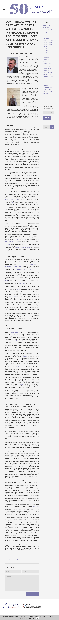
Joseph (27, 201)
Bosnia (10, 559)
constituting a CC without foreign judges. (25, 269)
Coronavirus (46, 40)
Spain (51, 95)
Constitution (29, 193)
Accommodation (47, 25)
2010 (17, 239)
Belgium (51, 29)
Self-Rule (45, 93)
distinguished (36, 508)
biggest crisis (22, 283)
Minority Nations (47, 82)
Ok (37, 618)
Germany (45, 74)
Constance (36, 201)
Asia (48, 27)
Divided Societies (47, 54)
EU (32, 559)
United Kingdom (47, 99)
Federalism (35, 559)
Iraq (44, 80)
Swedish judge (20, 340)
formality (16, 366)
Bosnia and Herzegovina (17, 559)
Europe (47, 55)
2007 (14, 239)
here (15, 263)
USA (44, 101)
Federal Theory (47, 68)
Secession (50, 91)
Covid (51, 40)
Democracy (46, 46)
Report (25, 304)
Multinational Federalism (46, 84)
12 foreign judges (13, 332)
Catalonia (50, 33)
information (25, 356)
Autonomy (46, 29)
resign (6, 280)
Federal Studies (47, 66)
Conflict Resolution (48, 35)
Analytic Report (13, 296)
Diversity (45, 48)
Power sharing (47, 89)
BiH (8, 559)
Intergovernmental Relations (48, 77)
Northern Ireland (47, 87)
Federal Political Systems (47, 64)
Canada (45, 33)
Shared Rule (46, 95)
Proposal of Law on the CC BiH (22, 247)
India (50, 74)
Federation (46, 70)
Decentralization (47, 44)
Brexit (49, 31)
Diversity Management (46, 51)
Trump (45, 97)
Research (21, 384)
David (12, 202)
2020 (23, 239)
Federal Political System (47, 60)
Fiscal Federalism (47, 72)
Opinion (18, 289)
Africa (44, 27)
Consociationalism (48, 36)
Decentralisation (47, 42)
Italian (15, 349)
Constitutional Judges (27, 559)
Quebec (45, 91)
